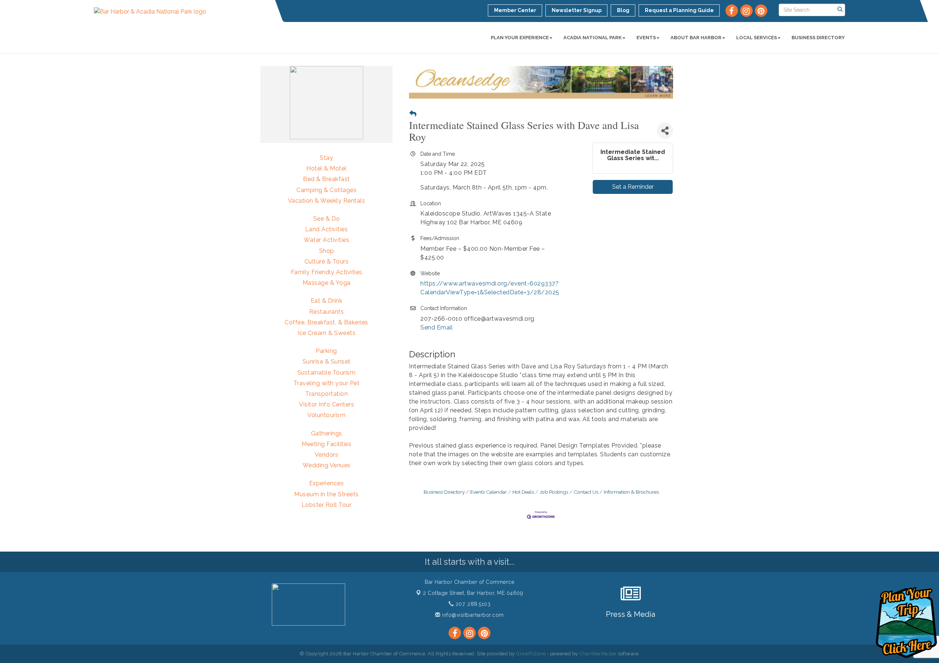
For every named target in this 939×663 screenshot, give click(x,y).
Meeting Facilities (326, 444)
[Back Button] (412, 113)
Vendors (327, 454)
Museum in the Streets (326, 494)
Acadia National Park (592, 37)
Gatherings (326, 433)
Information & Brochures (631, 492)
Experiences (326, 483)
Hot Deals (523, 492)
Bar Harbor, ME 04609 (473, 593)
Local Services (756, 37)
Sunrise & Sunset (327, 361)
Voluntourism (326, 415)
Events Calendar (488, 492)
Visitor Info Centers (326, 404)
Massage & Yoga (327, 282)
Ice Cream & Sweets (326, 332)
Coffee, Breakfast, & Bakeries (326, 322)
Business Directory (818, 37)
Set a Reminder (633, 186)
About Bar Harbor (696, 37)
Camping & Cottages (326, 190)
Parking (326, 350)
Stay (326, 157)
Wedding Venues (327, 465)
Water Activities (326, 239)
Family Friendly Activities (326, 272)
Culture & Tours (326, 261)
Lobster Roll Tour (327, 504)
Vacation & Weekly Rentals (326, 200)
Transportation (326, 393)
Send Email (436, 327)
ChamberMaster (598, 653)
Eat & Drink (327, 300)
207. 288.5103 (472, 604)
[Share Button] (665, 130)
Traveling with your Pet (326, 383)
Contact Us (586, 492)
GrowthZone (530, 653)
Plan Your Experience (520, 37)
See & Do (326, 218)
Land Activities (326, 229)
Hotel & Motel (326, 168)
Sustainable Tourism (326, 372)
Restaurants (326, 311)
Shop (326, 250)
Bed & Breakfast (326, 179)
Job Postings (554, 492)
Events (646, 37)
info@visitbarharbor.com (472, 615)
